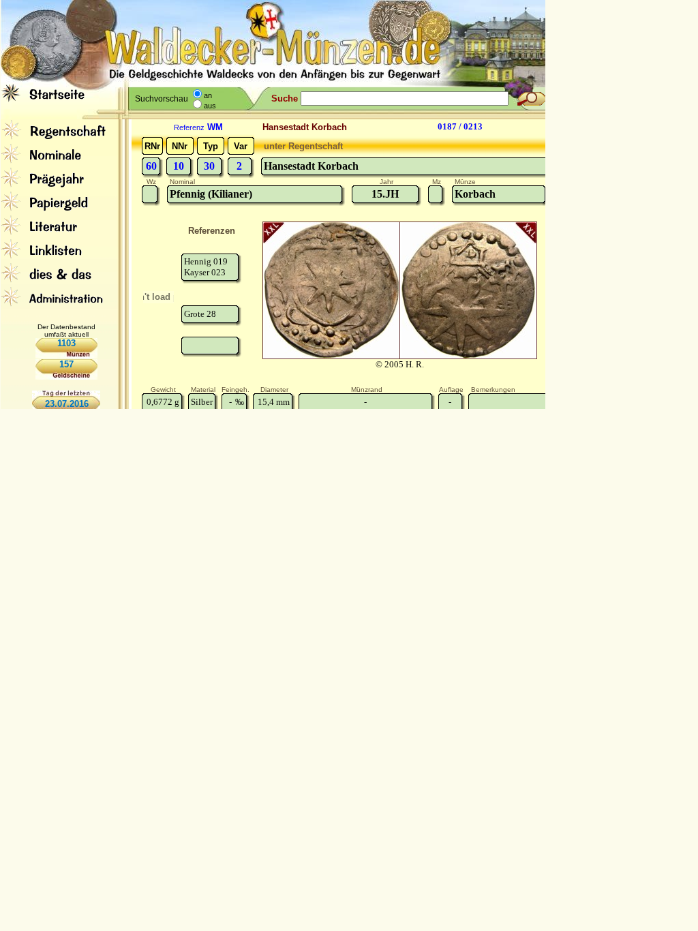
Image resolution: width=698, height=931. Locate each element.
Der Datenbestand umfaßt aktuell (66, 330)
